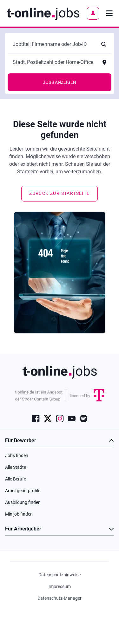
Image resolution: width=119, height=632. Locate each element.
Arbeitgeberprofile (22, 490)
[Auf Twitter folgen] (47, 418)
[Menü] (109, 13)
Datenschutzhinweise (59, 574)
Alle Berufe (15, 478)
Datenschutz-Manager (59, 598)
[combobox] (53, 44)
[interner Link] (43, 13)
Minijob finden (19, 514)
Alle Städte (15, 467)
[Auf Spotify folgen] (84, 418)
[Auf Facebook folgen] (36, 418)
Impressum (60, 586)
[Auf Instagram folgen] (60, 418)
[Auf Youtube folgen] (72, 418)
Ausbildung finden (23, 502)
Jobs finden (16, 455)
